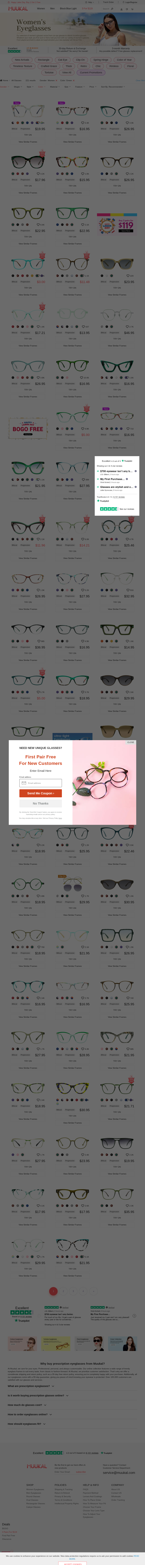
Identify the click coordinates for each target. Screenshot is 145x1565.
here (60, 818)
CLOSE (130, 742)
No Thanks (40, 803)
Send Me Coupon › (40, 793)
